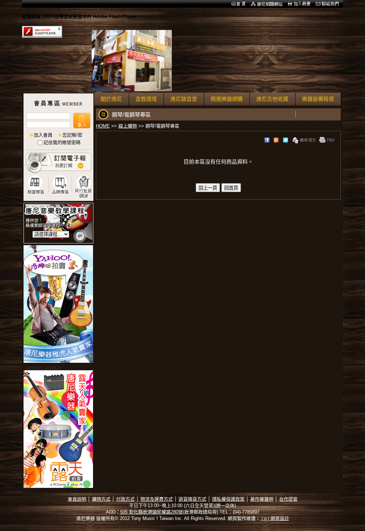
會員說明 (77, 499)
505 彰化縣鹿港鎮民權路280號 (151, 512)
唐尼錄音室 (183, 99)
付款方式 (125, 499)
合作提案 (288, 499)
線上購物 (127, 126)
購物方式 (101, 499)
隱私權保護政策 (228, 499)
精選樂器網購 (227, 99)
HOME (103, 126)
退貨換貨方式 (192, 499)
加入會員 (43, 135)
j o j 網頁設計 (274, 518)
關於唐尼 (111, 99)
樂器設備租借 (318, 99)
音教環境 (146, 99)
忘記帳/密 (72, 135)
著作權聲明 (261, 499)
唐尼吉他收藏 (272, 99)
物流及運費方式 (156, 499)
